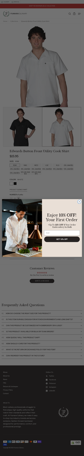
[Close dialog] (79, 202)
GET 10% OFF (62, 239)
